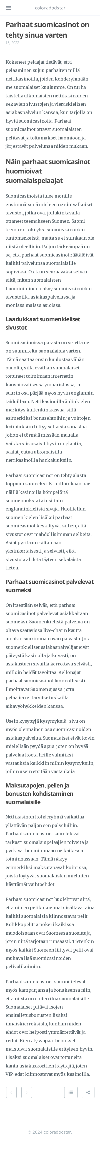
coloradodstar (50, 8)
